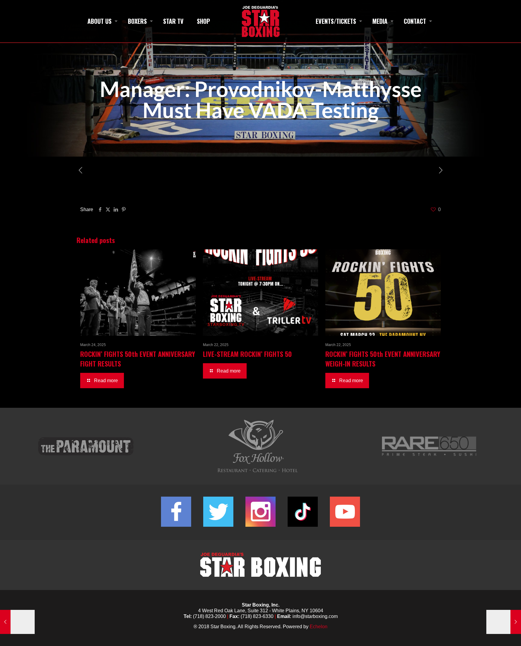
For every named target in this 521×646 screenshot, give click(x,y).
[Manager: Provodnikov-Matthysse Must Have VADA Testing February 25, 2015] (17, 622)
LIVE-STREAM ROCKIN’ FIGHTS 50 (247, 354)
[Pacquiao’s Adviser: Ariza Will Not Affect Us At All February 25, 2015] (503, 622)
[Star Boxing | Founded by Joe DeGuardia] (260, 21)
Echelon (318, 626)
